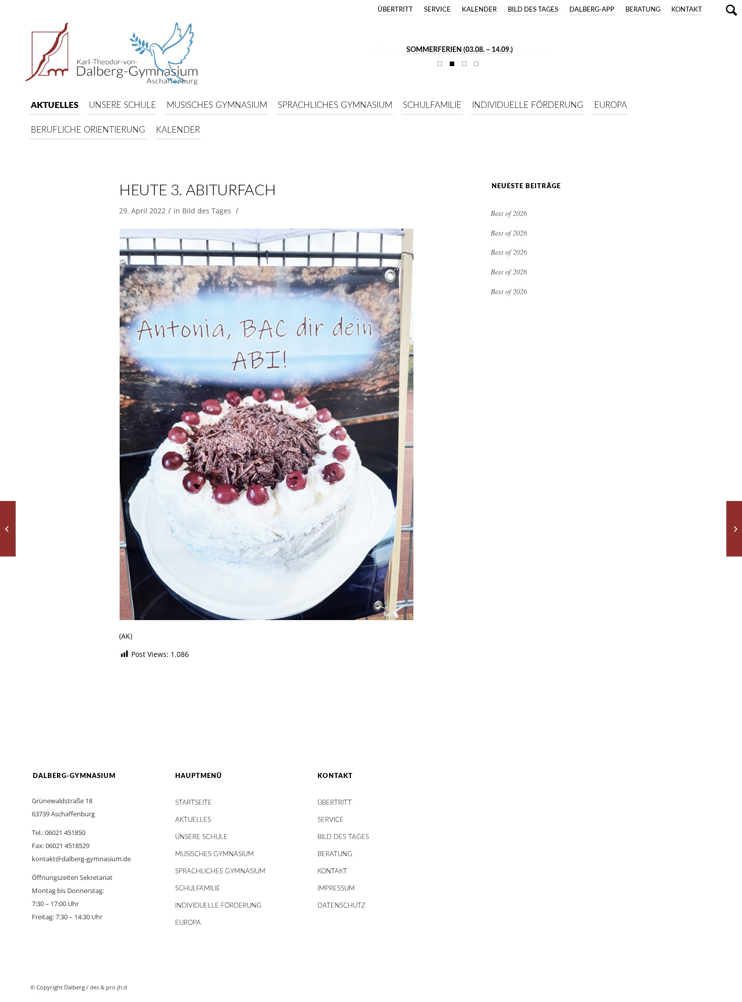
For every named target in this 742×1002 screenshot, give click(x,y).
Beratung (642, 10)
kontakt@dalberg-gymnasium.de (81, 858)
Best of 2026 (509, 213)
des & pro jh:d (108, 987)
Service (437, 10)
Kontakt (686, 10)
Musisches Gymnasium (214, 854)
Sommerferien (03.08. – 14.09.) (459, 49)
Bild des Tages (533, 10)
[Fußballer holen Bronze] (8, 528)
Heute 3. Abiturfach (197, 190)
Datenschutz (341, 906)
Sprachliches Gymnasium (220, 871)
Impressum (336, 888)
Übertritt (395, 10)
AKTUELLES (193, 820)
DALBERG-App (591, 10)
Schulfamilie (198, 888)
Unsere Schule (201, 837)
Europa (188, 923)
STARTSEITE (193, 803)
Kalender (479, 10)
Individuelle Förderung (218, 906)
